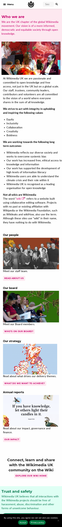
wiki (18, 198)
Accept (23, 522)
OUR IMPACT (11, 439)
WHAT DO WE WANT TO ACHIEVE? (24, 383)
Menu (8, 4)
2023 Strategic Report (24, 421)
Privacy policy (37, 522)
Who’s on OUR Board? (18, 331)
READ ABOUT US (14, 278)
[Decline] (58, 520)
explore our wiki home (31, 476)
